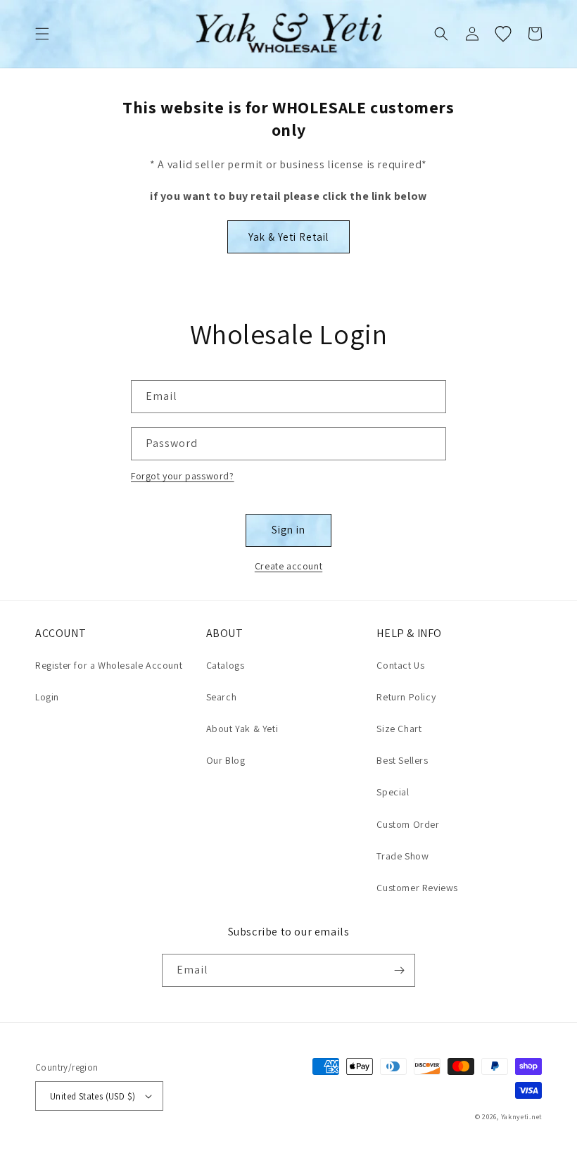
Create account (288, 566)
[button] (42, 33)
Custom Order (407, 824)
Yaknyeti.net (521, 1116)
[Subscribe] (398, 970)
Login (47, 697)
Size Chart (398, 728)
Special (392, 792)
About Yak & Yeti (242, 728)
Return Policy (406, 697)
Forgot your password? (182, 476)
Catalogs (225, 665)
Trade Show (402, 856)
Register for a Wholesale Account (108, 665)
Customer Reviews (417, 887)
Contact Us (400, 665)
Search (221, 697)
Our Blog (226, 760)
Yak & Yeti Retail (288, 237)
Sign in (288, 529)
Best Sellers (402, 760)
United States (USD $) (92, 1096)
